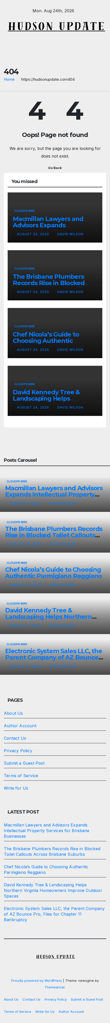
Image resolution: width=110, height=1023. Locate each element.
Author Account (20, 725)
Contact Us (15, 738)
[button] (53, 52)
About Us (13, 713)
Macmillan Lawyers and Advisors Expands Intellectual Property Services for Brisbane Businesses (54, 494)
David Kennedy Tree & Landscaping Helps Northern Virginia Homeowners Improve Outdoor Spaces (53, 890)
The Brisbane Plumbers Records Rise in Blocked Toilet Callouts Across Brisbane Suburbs (53, 535)
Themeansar (55, 987)
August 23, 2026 (25, 666)
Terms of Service (21, 775)
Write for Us (16, 788)
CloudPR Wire (24, 210)
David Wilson (70, 234)
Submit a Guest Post (24, 763)
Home (9, 79)
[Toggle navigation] (102, 53)
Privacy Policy (18, 750)
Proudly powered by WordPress (37, 980)
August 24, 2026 (33, 234)
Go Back (55, 168)
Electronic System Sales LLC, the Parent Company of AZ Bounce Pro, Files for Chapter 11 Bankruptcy (54, 914)
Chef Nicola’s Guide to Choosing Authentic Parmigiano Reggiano (46, 341)
